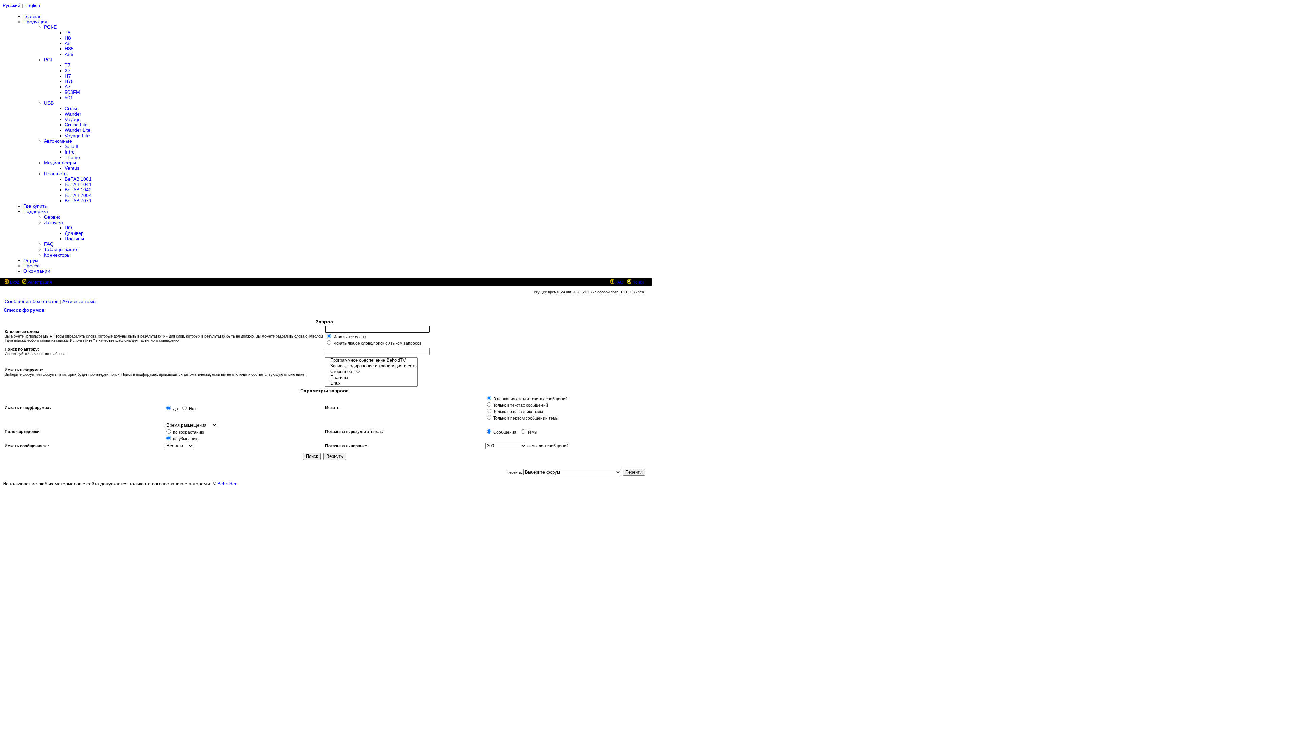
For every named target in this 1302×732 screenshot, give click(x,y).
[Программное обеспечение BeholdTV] (371, 360)
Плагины (74, 238)
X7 (68, 70)
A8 (68, 43)
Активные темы (79, 301)
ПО (68, 227)
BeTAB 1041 (78, 184)
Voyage (73, 119)
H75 (69, 81)
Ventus (72, 168)
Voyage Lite (77, 135)
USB (49, 103)
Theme (72, 157)
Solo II (71, 146)
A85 (69, 54)
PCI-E (50, 27)
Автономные (58, 141)
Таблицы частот (61, 249)
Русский (11, 5)
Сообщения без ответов (31, 301)
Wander (73, 114)
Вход (14, 282)
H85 (69, 49)
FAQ (49, 244)
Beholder (227, 483)
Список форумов (24, 310)
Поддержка (35, 211)
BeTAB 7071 (78, 200)
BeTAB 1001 (78, 179)
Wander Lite (78, 130)
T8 (68, 32)
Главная (32, 16)
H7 (68, 76)
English (32, 5)
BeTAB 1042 (78, 189)
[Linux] (371, 383)
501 (69, 97)
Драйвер (74, 233)
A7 (68, 86)
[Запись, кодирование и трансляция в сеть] (371, 366)
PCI (48, 59)
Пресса (31, 265)
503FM (72, 92)
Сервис (52, 217)
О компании (36, 271)
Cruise (72, 108)
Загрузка (53, 222)
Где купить (35, 206)
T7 (68, 65)
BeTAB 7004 (78, 195)
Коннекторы (57, 255)
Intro (70, 152)
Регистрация (39, 282)
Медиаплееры (60, 162)
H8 (68, 38)
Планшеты (55, 173)
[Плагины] (371, 378)
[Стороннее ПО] (371, 372)
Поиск (637, 282)
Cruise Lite (76, 124)
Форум (30, 260)
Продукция (35, 21)
